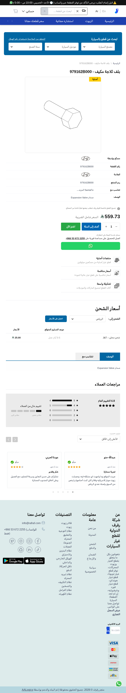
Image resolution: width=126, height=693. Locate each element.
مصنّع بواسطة (113, 158)
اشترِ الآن (70, 226)
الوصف (117, 197)
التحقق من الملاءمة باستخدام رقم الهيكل (27, 39)
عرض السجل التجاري (113, 612)
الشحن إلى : (114, 318)
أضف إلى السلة (91, 226)
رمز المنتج (115, 182)
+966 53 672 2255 (75, 238)
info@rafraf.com (31, 523)
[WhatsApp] (90, 246)
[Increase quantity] (106, 226)
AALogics (27, 689)
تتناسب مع (115, 190)
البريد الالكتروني (114, 624)
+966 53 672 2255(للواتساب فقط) (20, 531)
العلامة (117, 174)
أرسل (108, 630)
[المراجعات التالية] (15, 439)
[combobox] (112, 47)
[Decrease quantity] (116, 226)
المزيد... (80, 190)
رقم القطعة (115, 166)
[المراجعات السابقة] (8, 439)
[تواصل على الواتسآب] (119, 686)
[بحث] (44, 11)
